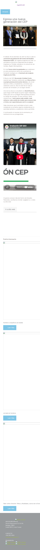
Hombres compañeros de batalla (13, 322)
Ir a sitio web (10, 209)
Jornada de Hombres (9, 413)
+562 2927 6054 (10, 535)
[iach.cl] (20, 4)
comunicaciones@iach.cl (12, 537)
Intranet (5, 12)
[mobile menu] (37, 4)
